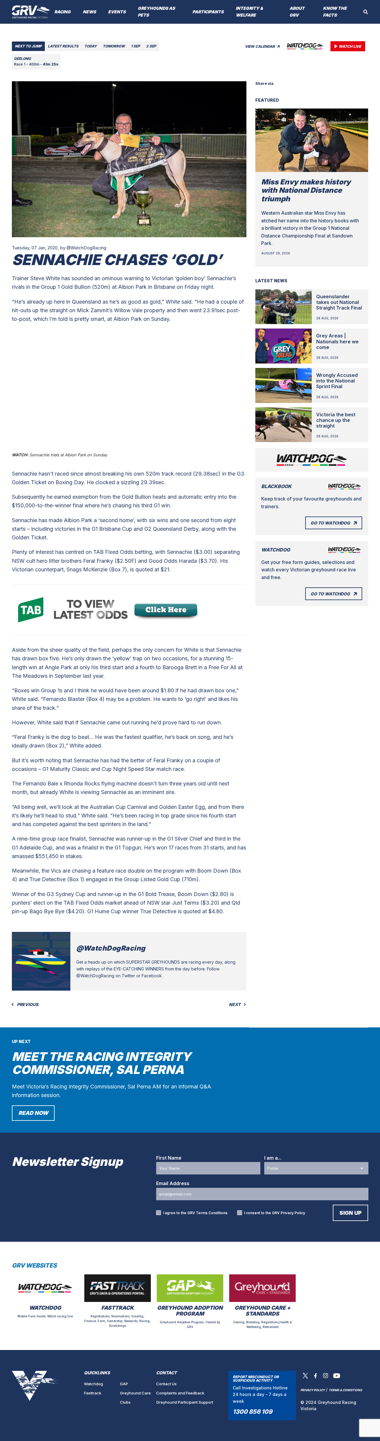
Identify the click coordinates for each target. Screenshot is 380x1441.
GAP (124, 1383)
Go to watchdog (330, 522)
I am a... (272, 1158)
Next (235, 1004)
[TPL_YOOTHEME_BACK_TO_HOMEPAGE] (31, 12)
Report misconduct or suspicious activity (256, 1379)
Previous (27, 1004)
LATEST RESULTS (63, 46)
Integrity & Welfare (249, 11)
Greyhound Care (135, 1393)
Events (117, 11)
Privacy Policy (293, 1213)
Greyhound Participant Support (184, 1402)
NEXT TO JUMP (28, 46)
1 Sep (135, 46)
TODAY (90, 46)
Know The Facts (335, 11)
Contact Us (166, 1383)
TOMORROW (114, 46)
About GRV (297, 11)
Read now (33, 1113)
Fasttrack (92, 1393)
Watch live (350, 46)
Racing (62, 11)
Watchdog (93, 1383)
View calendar (260, 46)
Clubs (125, 1402)
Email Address (172, 1183)
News (89, 11)
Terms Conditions (211, 1213)
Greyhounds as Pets (156, 11)
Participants (208, 11)
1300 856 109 (252, 1411)
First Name (168, 1158)
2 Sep (151, 46)
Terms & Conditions (345, 1390)
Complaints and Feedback (180, 1393)
